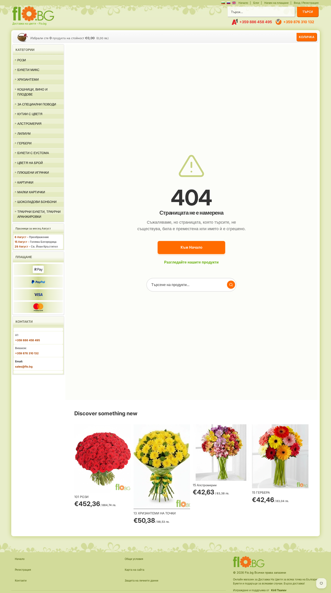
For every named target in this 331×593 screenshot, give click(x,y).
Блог (256, 3)
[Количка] (22, 37)
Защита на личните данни (141, 580)
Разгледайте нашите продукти (191, 262)
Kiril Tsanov (278, 590)
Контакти (21, 580)
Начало (243, 3)
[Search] (231, 285)
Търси (307, 12)
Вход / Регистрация (306, 3)
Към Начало (191, 247)
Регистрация (23, 569)
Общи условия (134, 559)
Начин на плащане (276, 3)
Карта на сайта (134, 569)
